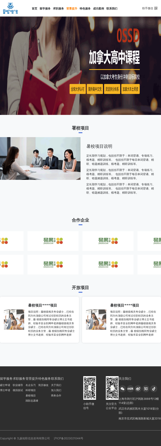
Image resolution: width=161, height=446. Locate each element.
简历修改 (43, 385)
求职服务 (58, 8)
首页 (34, 8)
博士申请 (5, 390)
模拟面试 (18, 390)
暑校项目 (31, 395)
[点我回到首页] (10, 8)
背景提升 (71, 8)
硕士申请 (5, 385)
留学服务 (45, 8)
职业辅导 (18, 385)
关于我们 (56, 385)
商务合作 (56, 395)
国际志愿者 (32, 400)
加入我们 (56, 390)
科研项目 (31, 390)
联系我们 (111, 8)
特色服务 (85, 8)
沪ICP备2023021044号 (68, 438)
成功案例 (98, 8)
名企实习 (31, 385)
